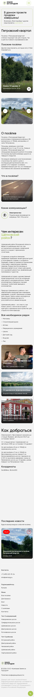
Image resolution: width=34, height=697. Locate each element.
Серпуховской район (8, 653)
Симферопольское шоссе (10, 622)
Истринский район (8, 640)
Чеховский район (7, 646)
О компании (5, 608)
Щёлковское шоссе (8, 626)
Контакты (4, 611)
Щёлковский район (8, 650)
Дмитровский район (8, 643)
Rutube (4, 588)
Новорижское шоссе (8, 619)
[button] (5, 111)
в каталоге (19, 23)
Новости (4, 605)
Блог (3, 602)
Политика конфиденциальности (12, 675)
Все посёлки (5, 595)
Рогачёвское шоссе (8, 632)
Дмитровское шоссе (8, 629)
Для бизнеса (5, 599)
